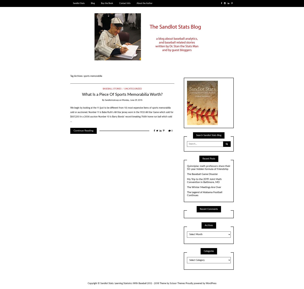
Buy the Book (107, 3)
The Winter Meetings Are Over (204, 187)
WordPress (211, 283)
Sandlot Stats (79, 3)
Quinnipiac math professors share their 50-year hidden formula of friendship (208, 167)
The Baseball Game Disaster (202, 174)
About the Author (144, 3)
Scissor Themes (177, 283)
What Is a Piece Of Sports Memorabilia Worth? (122, 95)
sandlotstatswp (112, 100)
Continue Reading (83, 131)
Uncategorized (133, 89)
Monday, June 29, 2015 (132, 100)
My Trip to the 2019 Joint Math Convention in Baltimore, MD (204, 180)
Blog (93, 3)
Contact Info (124, 3)
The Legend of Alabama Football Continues (204, 194)
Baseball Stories (112, 89)
